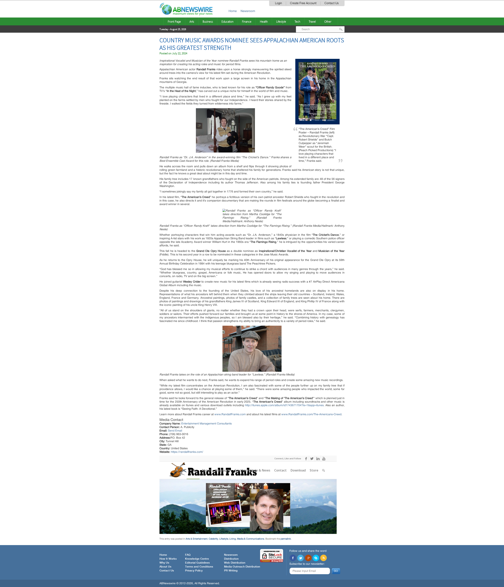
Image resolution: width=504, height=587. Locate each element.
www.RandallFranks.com (230, 414)
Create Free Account (303, 3)
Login (278, 3)
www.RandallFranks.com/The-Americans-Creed (311, 414)
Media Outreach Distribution (242, 566)
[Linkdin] (308, 558)
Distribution (231, 558)
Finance (246, 21)
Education (227, 21)
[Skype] (315, 558)
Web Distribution (234, 562)
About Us (165, 566)
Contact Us (331, 3)
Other (327, 21)
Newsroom (248, 11)
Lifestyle (281, 21)
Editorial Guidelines (197, 562)
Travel (312, 21)
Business (208, 21)
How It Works (168, 558)
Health (264, 21)
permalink (286, 538)
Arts (191, 21)
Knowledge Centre (197, 558)
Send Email (175, 430)
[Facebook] (292, 558)
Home (233, 11)
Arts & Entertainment (197, 538)
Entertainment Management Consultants (206, 423)
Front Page (174, 21)
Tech (297, 21)
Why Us (164, 562)
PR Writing (230, 570)
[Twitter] (300, 558)
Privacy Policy (194, 570)
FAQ (188, 555)
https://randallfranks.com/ (187, 451)
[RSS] (323, 558)
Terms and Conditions (199, 566)
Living (232, 538)
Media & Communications (250, 538)
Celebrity (213, 538)
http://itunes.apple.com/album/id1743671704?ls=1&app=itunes (284, 405)
